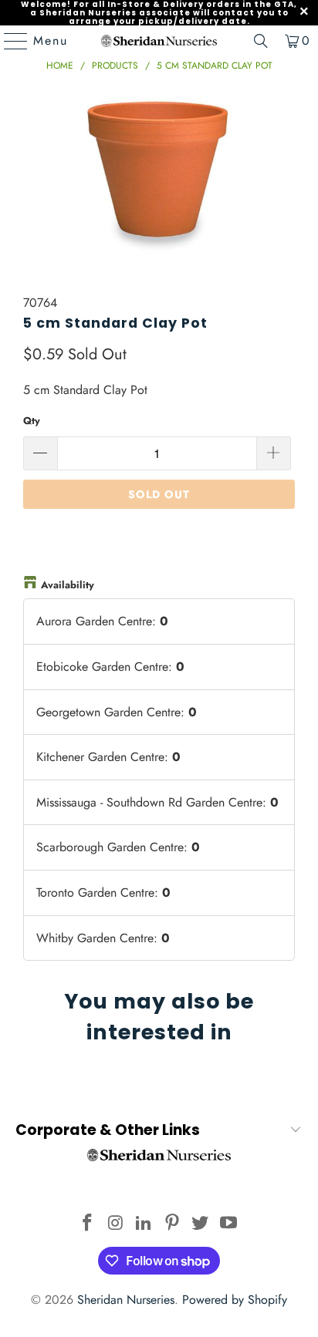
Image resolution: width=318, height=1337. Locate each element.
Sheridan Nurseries (125, 1299)
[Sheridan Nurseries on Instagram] (115, 1224)
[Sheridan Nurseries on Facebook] (87, 1224)
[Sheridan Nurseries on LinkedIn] (144, 1224)
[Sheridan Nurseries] (159, 40)
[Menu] (8, 40)
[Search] (261, 40)
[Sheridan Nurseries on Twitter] (200, 1224)
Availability (67, 585)
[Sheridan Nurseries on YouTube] (229, 1224)
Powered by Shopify (234, 1299)
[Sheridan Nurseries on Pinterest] (172, 1224)
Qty (31, 420)
